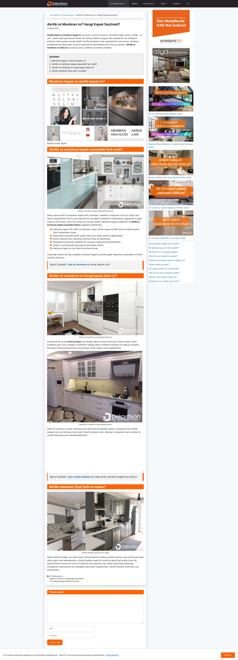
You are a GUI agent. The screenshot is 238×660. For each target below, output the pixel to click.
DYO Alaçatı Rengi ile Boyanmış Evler (64, 581)
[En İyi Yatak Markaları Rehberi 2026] (171, 99)
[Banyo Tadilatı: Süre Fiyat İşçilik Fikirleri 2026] (171, 163)
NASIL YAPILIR (148, 4)
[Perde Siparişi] (171, 44)
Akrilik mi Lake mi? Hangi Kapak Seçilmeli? (66, 579)
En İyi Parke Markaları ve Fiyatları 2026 (167, 238)
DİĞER (163, 4)
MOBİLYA (135, 4)
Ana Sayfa (54, 15)
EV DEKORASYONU (117, 4)
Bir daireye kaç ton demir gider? (164, 248)
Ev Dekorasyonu (67, 15)
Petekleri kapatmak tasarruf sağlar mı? (167, 260)
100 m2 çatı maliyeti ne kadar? (163, 256)
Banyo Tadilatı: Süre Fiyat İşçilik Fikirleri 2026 (170, 177)
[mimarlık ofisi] (171, 82)
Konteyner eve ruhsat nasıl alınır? (164, 281)
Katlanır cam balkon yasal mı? (163, 277)
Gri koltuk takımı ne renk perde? (164, 268)
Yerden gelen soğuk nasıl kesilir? (164, 243)
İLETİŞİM (176, 4)
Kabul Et (228, 655)
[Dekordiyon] (57, 3)
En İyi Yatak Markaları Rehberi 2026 (165, 114)
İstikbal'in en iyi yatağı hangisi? (163, 252)
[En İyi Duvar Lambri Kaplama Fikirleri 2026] (171, 193)
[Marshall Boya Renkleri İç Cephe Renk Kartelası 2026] (171, 130)
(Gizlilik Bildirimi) (112, 655)
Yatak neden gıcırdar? (159, 264)
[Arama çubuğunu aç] (187, 3)
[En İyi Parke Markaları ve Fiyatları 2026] (171, 223)
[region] (119, 654)
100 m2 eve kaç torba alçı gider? (164, 272)
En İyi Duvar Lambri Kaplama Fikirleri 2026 (169, 207)
